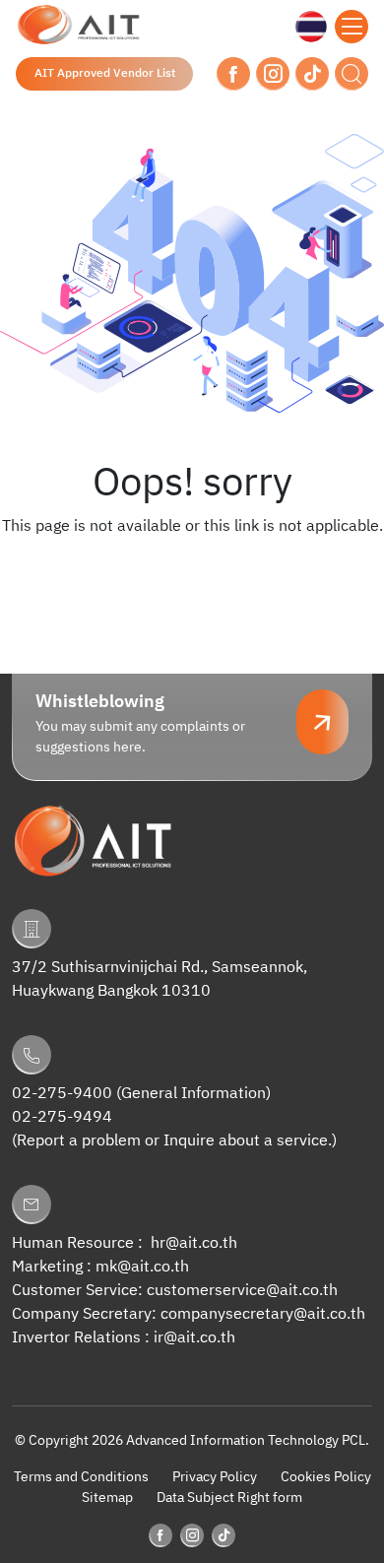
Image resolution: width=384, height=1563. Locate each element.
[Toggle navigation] (351, 26)
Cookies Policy (326, 1476)
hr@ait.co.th (194, 1243)
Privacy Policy (214, 1476)
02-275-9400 (62, 1093)
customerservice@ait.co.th (242, 1290)
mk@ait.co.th (142, 1267)
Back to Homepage (192, 566)
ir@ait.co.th (194, 1338)
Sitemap (107, 1497)
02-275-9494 (62, 1117)
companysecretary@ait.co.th (262, 1314)
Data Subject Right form (229, 1497)
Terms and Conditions (81, 1476)
